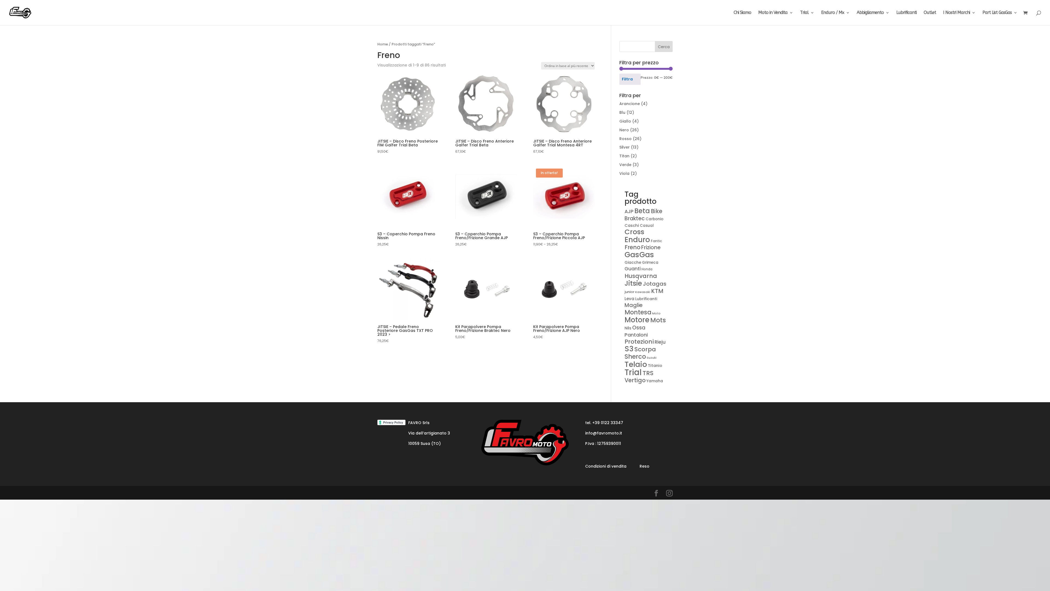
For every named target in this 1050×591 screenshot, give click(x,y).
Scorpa (645, 349)
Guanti (633, 268)
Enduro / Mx (832, 13)
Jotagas (654, 284)
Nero (624, 130)
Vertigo (635, 380)
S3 (629, 349)
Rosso (625, 138)
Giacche (633, 262)
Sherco (635, 356)
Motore (637, 320)
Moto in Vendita (773, 13)
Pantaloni (636, 334)
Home (382, 44)
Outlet (930, 13)
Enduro (637, 239)
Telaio (636, 364)
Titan (624, 156)
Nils (628, 328)
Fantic (656, 241)
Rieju (660, 342)
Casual (647, 225)
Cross (634, 232)
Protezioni (639, 341)
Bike (656, 211)
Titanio (655, 365)
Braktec (635, 218)
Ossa (638, 327)
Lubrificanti (906, 13)
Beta (642, 210)
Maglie (634, 305)
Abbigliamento (870, 13)
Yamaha (654, 381)
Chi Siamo (742, 13)
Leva (629, 299)
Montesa (638, 312)
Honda (646, 269)
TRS (648, 373)
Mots (658, 320)
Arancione (629, 103)
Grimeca (650, 262)
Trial (804, 13)
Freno (632, 247)
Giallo (625, 121)
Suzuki (652, 358)
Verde (625, 164)
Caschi (632, 225)
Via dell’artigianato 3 (429, 433)
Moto (656, 313)
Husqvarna (641, 276)
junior (629, 291)
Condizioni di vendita (605, 466)
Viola (624, 173)
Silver (624, 147)
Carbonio (654, 219)
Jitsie (633, 283)
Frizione (651, 247)
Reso (644, 466)
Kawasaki (642, 292)
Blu (622, 112)
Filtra (627, 79)
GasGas (639, 255)
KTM (657, 291)
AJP (629, 211)
